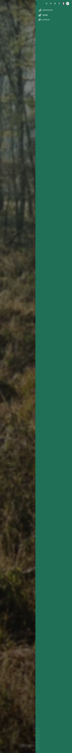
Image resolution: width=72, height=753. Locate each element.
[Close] (67, 9)
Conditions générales (49, 32)
